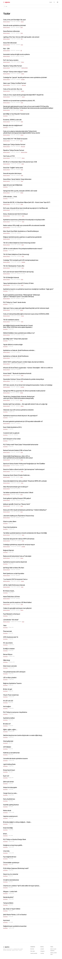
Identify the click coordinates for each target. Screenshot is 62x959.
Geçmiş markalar (34, 953)
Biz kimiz (32, 948)
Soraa (21, 27)
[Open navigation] (57, 2)
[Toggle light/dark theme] (54, 2)
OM (21, 38)
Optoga (21, 192)
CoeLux (22, 21)
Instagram (42, 951)
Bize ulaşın (33, 951)
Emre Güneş (5, 115)
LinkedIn (42, 948)
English (50, 2)
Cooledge (23, 79)
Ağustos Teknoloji (6, 21)
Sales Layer (24, 85)
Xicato (22, 102)
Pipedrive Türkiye (24, 67)
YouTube (42, 953)
